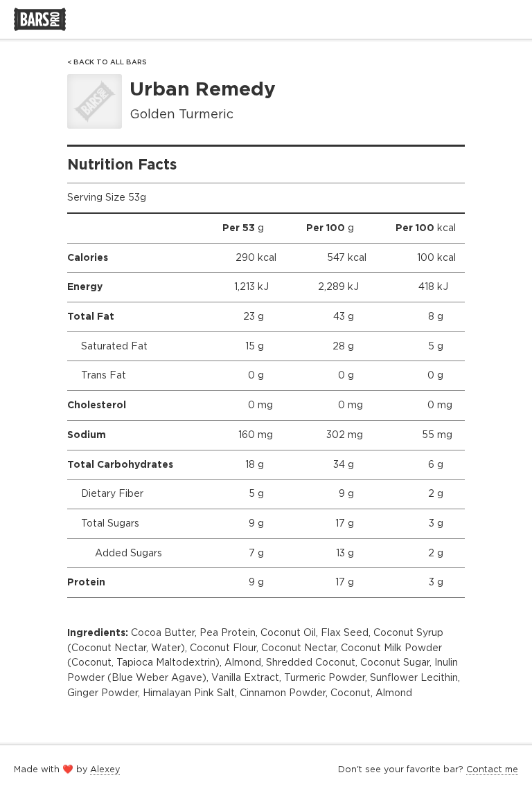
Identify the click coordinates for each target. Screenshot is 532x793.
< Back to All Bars (107, 62)
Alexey (105, 769)
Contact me (492, 769)
